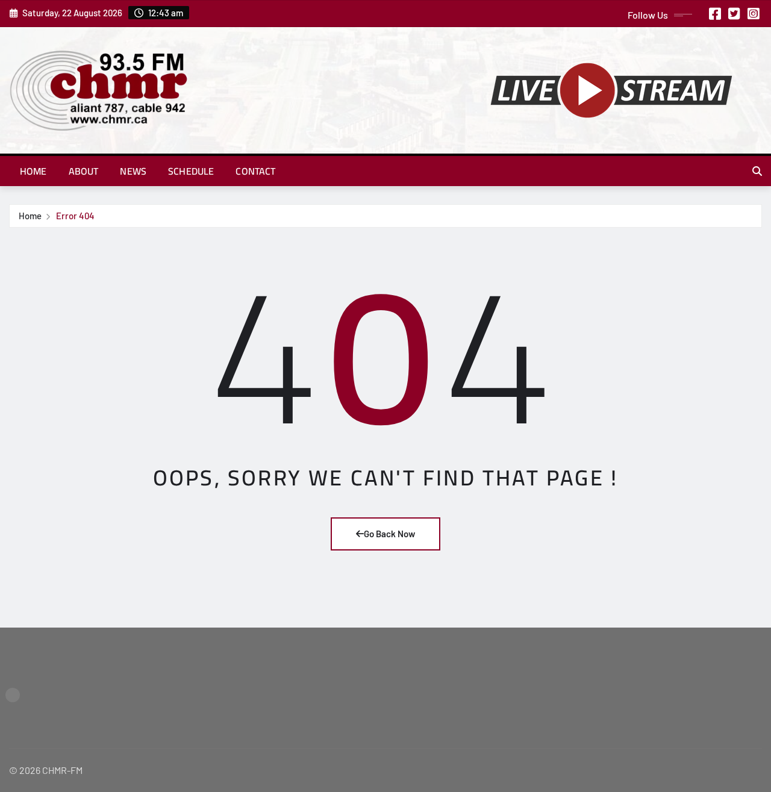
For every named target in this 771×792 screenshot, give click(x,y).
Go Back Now (389, 533)
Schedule (191, 171)
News (133, 171)
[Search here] (757, 170)
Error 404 (75, 215)
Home (33, 171)
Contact (255, 171)
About (84, 171)
